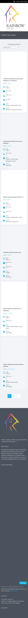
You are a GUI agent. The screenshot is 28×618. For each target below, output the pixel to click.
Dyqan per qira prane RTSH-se (13, 197)
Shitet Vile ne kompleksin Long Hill (12, 587)
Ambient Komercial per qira (12, 252)
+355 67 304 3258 (21, 1)
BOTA (16, 441)
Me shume (14, 591)
